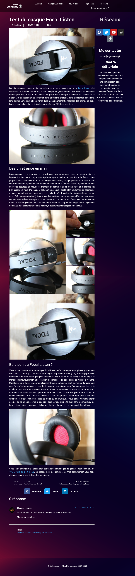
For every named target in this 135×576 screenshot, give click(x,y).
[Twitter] (106, 32)
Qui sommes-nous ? (100, 8)
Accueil (38, 4)
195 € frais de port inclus (21, 472)
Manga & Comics (55, 4)
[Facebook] (99, 32)
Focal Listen (84, 88)
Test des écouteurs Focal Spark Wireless (33, 533)
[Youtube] (113, 32)
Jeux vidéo (73, 4)
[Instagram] (121, 32)
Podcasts (104, 4)
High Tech (89, 4)
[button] (119, 6)
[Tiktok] (110, 39)
